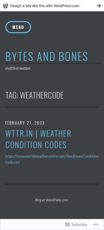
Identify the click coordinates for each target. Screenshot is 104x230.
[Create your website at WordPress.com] (52, 5)
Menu (18, 27)
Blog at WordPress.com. (52, 200)
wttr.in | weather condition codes (38, 139)
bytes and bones (46, 56)
